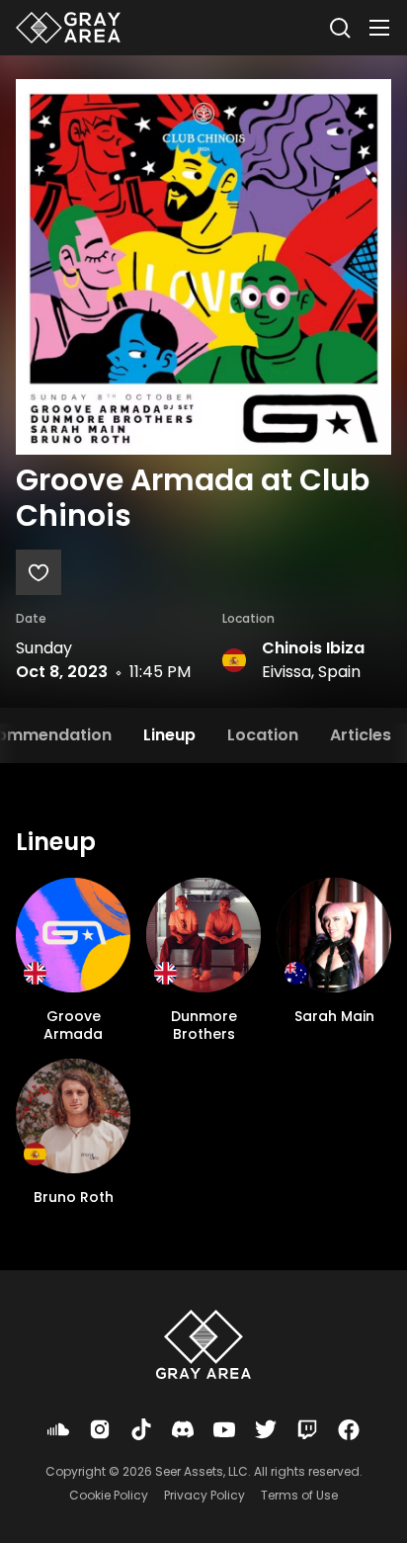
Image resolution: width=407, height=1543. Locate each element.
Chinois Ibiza (313, 648)
